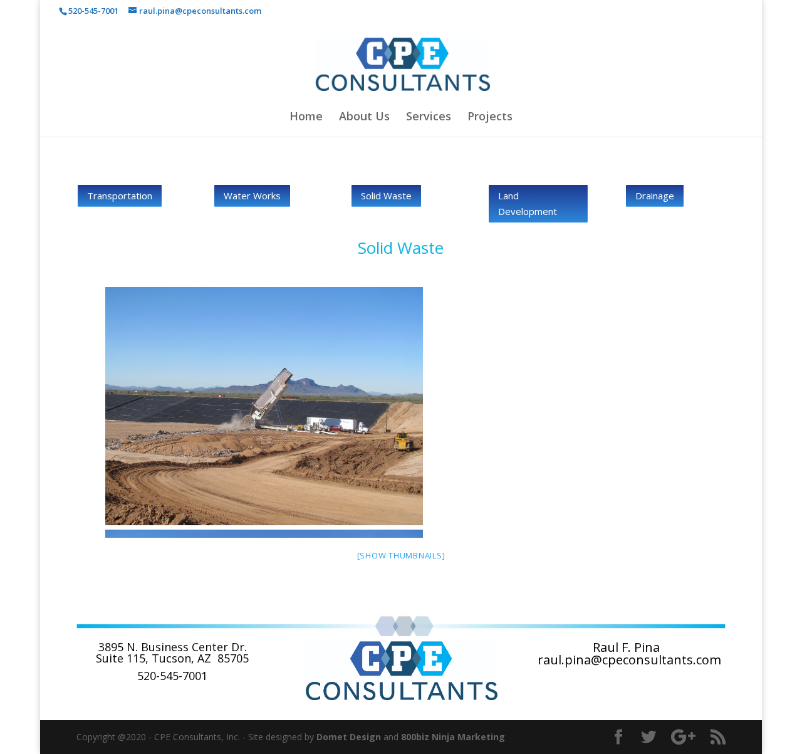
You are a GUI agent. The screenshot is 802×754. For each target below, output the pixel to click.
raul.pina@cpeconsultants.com (629, 659)
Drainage (654, 195)
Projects (490, 117)
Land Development (527, 203)
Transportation (119, 195)
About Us (364, 117)
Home (306, 117)
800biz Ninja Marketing (453, 737)
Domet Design (348, 737)
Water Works (252, 195)
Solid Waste (386, 195)
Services (428, 117)
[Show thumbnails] (401, 555)
